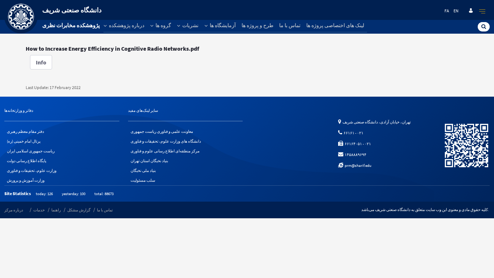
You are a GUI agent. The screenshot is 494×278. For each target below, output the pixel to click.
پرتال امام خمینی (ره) (24, 141)
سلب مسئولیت (143, 180)
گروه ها (162, 25)
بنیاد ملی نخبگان (143, 170)
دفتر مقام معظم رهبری (25, 131)
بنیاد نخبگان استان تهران (149, 160)
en (456, 10)
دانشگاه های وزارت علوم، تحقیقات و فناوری (166, 141)
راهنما (56, 209)
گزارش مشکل (78, 209)
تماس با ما (290, 25)
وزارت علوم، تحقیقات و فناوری (31, 170)
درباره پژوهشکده (126, 25)
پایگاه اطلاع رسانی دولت (26, 160)
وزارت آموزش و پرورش (25, 180)
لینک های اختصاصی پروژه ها (335, 25)
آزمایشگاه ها (222, 25)
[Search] (484, 26)
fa (446, 10)
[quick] (482, 11)
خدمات (39, 209)
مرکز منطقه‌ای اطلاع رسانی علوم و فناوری (165, 150)
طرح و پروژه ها (257, 25)
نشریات (190, 25)
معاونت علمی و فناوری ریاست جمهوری (162, 131)
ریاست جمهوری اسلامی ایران (31, 150)
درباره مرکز (13, 209)
